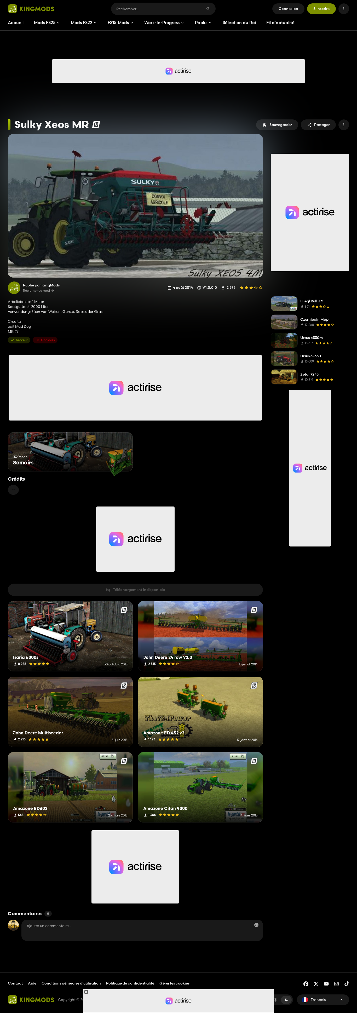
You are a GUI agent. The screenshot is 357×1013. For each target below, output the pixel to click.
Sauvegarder (280, 124)
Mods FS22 (81, 22)
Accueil (16, 22)
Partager (322, 124)
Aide (32, 983)
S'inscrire (321, 8)
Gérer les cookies (174, 983)
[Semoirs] (119, 461)
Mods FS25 (44, 22)
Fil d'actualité (280, 22)
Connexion (288, 8)
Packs (201, 22)
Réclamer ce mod (36, 290)
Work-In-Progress (162, 22)
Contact (15, 983)
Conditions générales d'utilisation (71, 983)
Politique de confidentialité (130, 983)
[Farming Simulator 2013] (96, 124)
